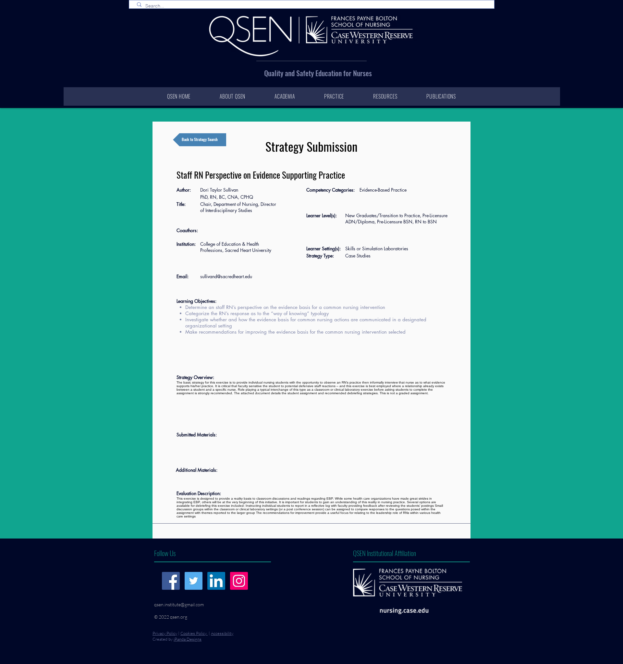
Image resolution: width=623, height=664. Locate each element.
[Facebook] (171, 581)
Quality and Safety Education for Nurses (318, 73)
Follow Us (165, 553)
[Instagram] (239, 581)
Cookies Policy (194, 633)
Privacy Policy (165, 633)
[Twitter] (193, 581)
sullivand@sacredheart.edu (226, 276)
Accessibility (222, 633)
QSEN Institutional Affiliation (384, 553)
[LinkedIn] (216, 581)
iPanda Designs (188, 639)
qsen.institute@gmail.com (179, 604)
